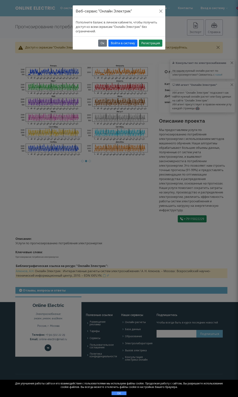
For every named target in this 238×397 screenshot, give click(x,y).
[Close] (161, 11)
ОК (119, 393)
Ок (102, 43)
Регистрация (150, 43)
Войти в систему (123, 43)
